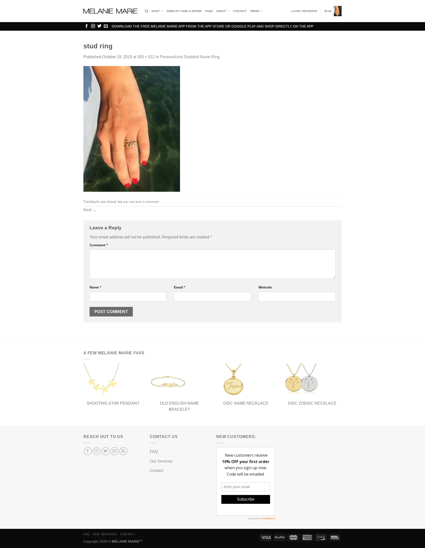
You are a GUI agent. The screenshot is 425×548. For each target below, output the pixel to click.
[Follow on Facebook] (87, 26)
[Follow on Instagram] (93, 26)
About (221, 11)
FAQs (209, 11)
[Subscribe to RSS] (123, 451)
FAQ (154, 452)
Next (89, 210)
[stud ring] (131, 128)
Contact (240, 11)
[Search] (146, 11)
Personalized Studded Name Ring (190, 57)
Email (179, 287)
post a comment (147, 202)
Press (254, 11)
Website (265, 287)
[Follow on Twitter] (99, 26)
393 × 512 (146, 57)
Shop (155, 11)
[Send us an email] (106, 26)
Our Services (161, 461)
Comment (99, 245)
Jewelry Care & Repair (184, 11)
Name (95, 287)
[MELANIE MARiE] (110, 11)
